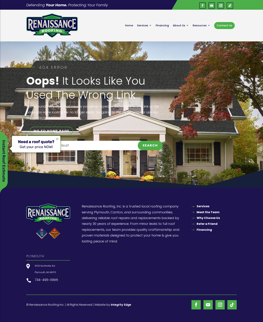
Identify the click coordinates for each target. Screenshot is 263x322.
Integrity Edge (121, 305)
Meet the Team (208, 212)
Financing (162, 25)
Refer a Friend (207, 224)
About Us (179, 25)
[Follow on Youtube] (211, 5)
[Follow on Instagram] (221, 5)
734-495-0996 (46, 280)
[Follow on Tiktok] (230, 5)
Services (142, 25)
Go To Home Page (51, 131)
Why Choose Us (208, 218)
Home (129, 25)
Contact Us (224, 25)
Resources (200, 25)
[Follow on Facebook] (202, 5)
